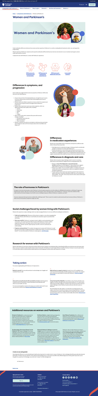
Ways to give (35, 8)
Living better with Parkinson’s (10, 8)
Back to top (15, 368)
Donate (91, 5)
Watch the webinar (49, 340)
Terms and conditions (67, 382)
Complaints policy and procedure (69, 383)
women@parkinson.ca (21, 324)
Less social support (68, 73)
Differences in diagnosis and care (55, 73)
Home (14, 13)
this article (27, 336)
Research (44, 8)
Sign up (21, 380)
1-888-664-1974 (17, 1)
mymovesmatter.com (44, 321)
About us (65, 8)
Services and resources (55, 8)
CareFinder (93, 1)
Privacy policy (65, 380)
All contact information (43, 388)
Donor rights (65, 385)
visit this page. (45, 230)
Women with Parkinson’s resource (34, 287)
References (21, 361)
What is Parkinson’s (25, 8)
